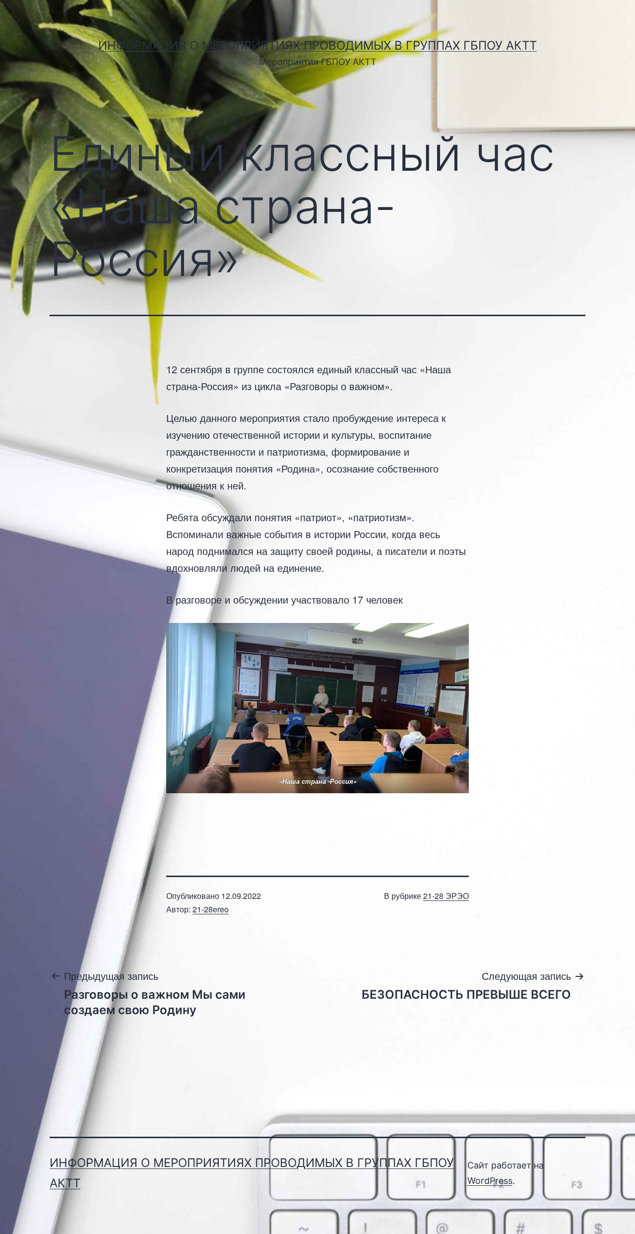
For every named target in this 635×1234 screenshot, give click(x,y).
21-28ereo (210, 909)
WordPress (489, 1180)
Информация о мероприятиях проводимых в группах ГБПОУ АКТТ (317, 45)
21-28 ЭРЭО (446, 895)
